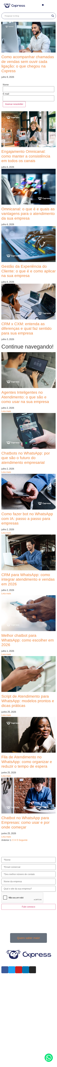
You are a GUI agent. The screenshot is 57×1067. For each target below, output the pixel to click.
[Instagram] (32, 969)
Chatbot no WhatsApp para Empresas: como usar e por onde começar (25, 822)
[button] (43, 5)
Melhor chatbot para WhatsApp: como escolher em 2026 (27, 640)
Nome (6, 85)
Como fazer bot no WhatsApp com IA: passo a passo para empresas (27, 518)
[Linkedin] (25, 969)
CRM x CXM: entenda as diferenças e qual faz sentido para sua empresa (26, 328)
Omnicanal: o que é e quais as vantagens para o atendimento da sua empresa (28, 213)
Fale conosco (28, 907)
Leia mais (6, 411)
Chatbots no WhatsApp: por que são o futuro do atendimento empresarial (25, 458)
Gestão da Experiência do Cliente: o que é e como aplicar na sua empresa (28, 271)
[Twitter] (11, 969)
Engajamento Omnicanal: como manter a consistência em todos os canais (25, 156)
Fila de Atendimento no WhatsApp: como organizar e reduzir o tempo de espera (26, 761)
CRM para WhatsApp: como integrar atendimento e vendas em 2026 (28, 579)
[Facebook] (4, 969)
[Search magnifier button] (53, 16)
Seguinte (23, 840)
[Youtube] (18, 969)
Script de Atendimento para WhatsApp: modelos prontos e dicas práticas (27, 701)
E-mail (6, 94)
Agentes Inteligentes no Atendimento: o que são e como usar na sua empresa (25, 397)
